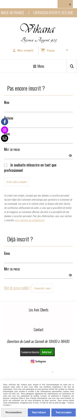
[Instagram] (4, 130)
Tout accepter (64, 412)
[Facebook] (4, 121)
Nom (6, 102)
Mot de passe (12, 149)
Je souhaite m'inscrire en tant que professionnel (30, 167)
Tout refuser (39, 412)
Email (7, 133)
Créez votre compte (16, 182)
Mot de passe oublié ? (17, 287)
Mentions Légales (37, 371)
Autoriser (47, 352)
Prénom (8, 118)
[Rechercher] (72, 66)
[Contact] (4, 138)
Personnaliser (14, 412)
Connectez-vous (42, 288)
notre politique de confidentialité (29, 220)
